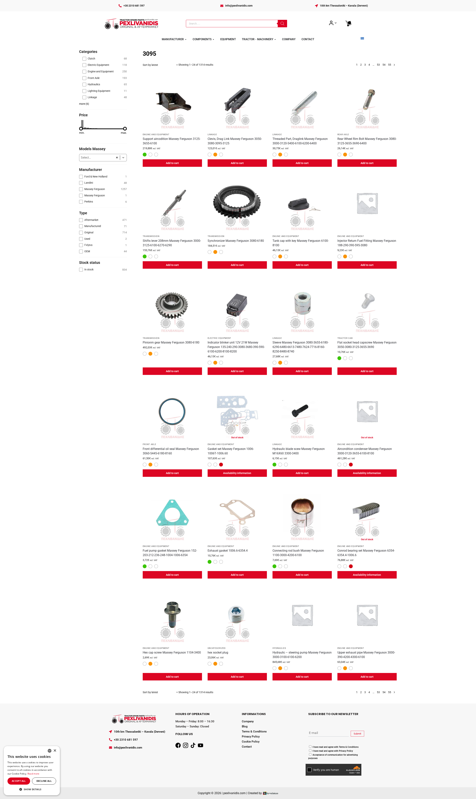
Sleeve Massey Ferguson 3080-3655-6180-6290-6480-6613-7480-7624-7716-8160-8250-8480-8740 (300, 347)
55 (389, 64)
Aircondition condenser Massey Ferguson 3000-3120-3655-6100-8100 (364, 451)
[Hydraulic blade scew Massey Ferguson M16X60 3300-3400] (302, 411)
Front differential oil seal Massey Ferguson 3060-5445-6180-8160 (171, 451)
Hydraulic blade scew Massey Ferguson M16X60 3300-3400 (299, 451)
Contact (247, 746)
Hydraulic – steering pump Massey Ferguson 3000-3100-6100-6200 (302, 655)
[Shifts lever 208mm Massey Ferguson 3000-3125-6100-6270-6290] (172, 203)
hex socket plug (218, 652)
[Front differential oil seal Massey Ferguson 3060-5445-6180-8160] (172, 411)
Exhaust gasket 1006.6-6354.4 (228, 550)
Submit (357, 733)
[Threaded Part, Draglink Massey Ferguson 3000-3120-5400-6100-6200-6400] (302, 101)
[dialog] (32, 770)
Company (248, 721)
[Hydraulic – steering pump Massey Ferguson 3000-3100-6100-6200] (302, 614)
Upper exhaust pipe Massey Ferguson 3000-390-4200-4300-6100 (366, 655)
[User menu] (332, 23)
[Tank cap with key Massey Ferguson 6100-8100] (302, 203)
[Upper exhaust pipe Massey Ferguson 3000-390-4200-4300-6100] (367, 614)
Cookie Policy (250, 741)
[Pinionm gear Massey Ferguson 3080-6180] (172, 305)
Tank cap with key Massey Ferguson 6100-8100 (301, 243)
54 (383, 64)
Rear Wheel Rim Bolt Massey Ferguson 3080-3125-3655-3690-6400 (367, 141)
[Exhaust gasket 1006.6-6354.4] (237, 513)
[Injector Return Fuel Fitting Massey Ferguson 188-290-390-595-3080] (367, 203)
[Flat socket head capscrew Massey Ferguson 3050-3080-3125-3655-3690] (367, 305)
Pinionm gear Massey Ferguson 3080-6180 (171, 342)
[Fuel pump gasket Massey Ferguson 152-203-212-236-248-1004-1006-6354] (172, 513)
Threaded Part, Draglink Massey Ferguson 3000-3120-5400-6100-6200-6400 (300, 141)
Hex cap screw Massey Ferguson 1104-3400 (172, 652)
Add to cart (172, 163)
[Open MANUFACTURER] (186, 39)
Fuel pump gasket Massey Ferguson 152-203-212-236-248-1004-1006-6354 (170, 553)
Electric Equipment (219, 338)
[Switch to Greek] (362, 38)
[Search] (282, 23)
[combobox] (96, 157)
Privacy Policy (251, 736)
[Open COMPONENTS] (213, 39)
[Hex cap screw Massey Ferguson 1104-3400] (172, 614)
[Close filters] (128, 51)
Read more (33, 773)
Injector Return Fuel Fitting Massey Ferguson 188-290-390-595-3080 (366, 243)
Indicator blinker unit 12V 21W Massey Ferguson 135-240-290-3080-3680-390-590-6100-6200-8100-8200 (236, 347)
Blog (245, 726)
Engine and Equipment (156, 134)
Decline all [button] (44, 781)
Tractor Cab (345, 338)
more (84, 103)
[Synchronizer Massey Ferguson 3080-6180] (237, 203)
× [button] (54, 750)
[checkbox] (104, 59)
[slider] (81, 129)
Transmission (151, 236)
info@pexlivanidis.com (238, 5)
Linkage (212, 134)
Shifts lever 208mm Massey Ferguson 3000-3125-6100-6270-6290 (172, 243)
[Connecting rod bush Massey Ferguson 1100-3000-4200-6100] (302, 513)
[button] (123, 157)
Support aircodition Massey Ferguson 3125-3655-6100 (171, 141)
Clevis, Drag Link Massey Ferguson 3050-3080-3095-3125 (235, 141)
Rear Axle (343, 134)
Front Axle (149, 444)
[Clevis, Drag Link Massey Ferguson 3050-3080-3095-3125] (237, 101)
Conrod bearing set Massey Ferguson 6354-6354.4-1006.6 (366, 553)
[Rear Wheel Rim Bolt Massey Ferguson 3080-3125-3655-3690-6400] (367, 101)
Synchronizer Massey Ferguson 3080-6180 (236, 241)
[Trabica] (270, 793)
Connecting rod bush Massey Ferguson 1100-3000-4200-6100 (298, 553)
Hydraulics (279, 648)
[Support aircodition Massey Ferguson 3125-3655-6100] (172, 101)
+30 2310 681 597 (134, 5)
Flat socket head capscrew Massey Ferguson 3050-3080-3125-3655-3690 (367, 345)
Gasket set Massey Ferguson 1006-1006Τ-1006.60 (231, 451)
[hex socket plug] (237, 614)
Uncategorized (217, 648)
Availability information (237, 473)
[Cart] (348, 24)
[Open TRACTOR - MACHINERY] (275, 39)
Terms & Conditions (254, 731)
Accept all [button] (19, 781)
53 (378, 64)
